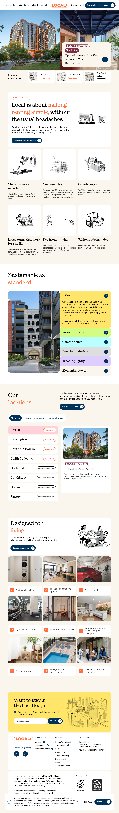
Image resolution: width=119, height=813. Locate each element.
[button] (9, 802)
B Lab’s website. (94, 323)
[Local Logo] (59, 5)
